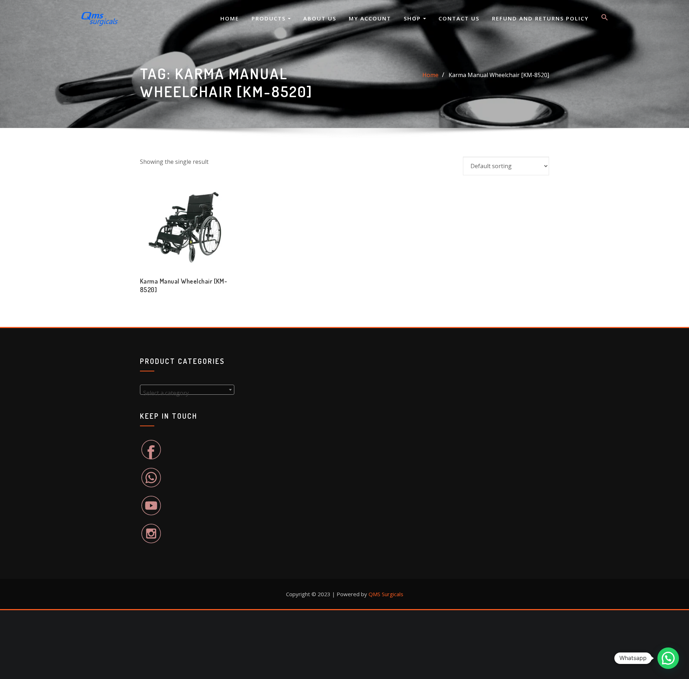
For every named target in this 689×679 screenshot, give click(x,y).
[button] (604, 19)
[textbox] (187, 393)
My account (370, 18)
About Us (319, 18)
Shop (413, 18)
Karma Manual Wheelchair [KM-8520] (499, 75)
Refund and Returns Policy (540, 18)
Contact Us (459, 18)
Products (270, 18)
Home (229, 18)
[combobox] (187, 390)
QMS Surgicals (386, 594)
